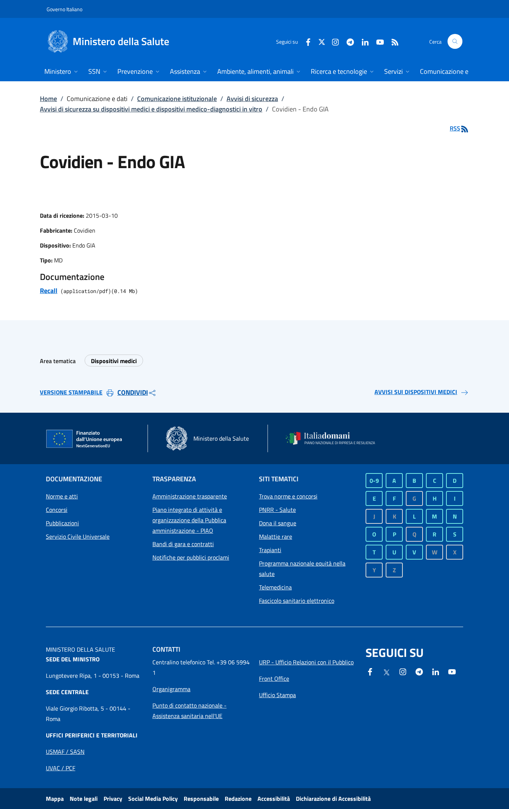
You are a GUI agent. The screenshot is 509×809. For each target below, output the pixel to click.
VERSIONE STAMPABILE (71, 392)
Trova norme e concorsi (288, 496)
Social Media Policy (153, 798)
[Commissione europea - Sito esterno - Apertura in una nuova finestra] (84, 439)
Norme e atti (62, 496)
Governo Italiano (64, 9)
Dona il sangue (277, 523)
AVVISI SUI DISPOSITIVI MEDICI (415, 391)
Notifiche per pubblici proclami (190, 557)
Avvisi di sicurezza (252, 99)
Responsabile (201, 798)
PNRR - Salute (277, 509)
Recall (48, 291)
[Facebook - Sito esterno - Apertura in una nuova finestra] (305, 41)
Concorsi (56, 509)
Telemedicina (275, 587)
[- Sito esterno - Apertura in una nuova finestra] (452, 671)
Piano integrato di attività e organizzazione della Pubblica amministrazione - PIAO (189, 520)
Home (48, 99)
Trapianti (270, 549)
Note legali (84, 798)
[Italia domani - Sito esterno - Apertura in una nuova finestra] (334, 438)
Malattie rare (275, 536)
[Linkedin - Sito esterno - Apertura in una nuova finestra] (362, 41)
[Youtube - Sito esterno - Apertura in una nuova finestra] (377, 41)
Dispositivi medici (114, 360)
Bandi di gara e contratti (183, 543)
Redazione (238, 798)
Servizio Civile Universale (78, 536)
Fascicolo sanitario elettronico (296, 600)
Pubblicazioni (62, 523)
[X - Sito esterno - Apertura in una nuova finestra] (322, 41)
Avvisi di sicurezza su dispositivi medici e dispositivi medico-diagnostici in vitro (151, 109)
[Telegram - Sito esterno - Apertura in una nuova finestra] (419, 671)
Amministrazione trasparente (189, 496)
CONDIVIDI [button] (132, 392)
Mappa (55, 798)
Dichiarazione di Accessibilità (333, 798)
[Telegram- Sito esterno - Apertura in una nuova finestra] (347, 41)
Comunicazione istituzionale (177, 99)
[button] (455, 41)
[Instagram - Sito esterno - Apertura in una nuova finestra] (332, 41)
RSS (455, 128)
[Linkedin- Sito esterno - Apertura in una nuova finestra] (435, 671)
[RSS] (392, 41)
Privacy (113, 798)
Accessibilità (273, 798)
